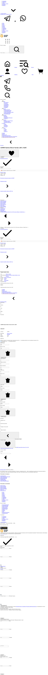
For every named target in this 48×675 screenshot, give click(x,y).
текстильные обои (3, 480)
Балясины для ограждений (8, 120)
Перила (3, 26)
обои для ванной (3, 490)
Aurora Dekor (6, 280)
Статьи (3, 2)
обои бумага (2, 210)
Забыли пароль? (2, 566)
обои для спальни (3, 486)
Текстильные (6, 106)
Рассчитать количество (4, 158)
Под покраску (6, 102)
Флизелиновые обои (5, 504)
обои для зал (2, 205)
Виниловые (6, 105)
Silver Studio (6, 125)
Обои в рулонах (9, 333)
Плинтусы (5, 118)
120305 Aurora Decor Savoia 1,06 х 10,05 (6, 448)
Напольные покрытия (5, 512)
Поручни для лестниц (7, 122)
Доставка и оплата (5, 3)
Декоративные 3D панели (8, 117)
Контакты (3, 4)
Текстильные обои (5, 505)
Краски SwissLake (7, 109)
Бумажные (6, 107)
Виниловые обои (5, 508)
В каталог (2, 145)
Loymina (5, 129)
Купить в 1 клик (3, 172)
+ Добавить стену (3, 357)
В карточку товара (3, 301)
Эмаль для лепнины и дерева (8, 112)
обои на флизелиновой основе (5, 476)
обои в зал (2, 489)
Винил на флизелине (7, 277)
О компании (4, 1)
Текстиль (3, 27)
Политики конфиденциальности (31, 606)
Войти (1, 567)
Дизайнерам (4, 29)
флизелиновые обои (3, 478)
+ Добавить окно (3, 399)
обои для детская (3, 206)
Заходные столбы (7, 121)
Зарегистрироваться (4, 605)
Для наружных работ (7, 111)
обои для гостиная (3, 200)
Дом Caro (5, 126)
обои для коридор (3, 204)
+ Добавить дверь (3, 416)
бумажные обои (2, 479)
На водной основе (7, 113)
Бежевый (7, 276)
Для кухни (6, 103)
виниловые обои (3, 475)
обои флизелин (2, 208)
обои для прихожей (3, 488)
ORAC (5, 130)
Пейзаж (5, 278)
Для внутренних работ (7, 110)
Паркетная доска (5, 513)
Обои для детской (5, 506)
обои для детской (3, 487)
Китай (5, 279)
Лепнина (3, 25)
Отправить (2, 618)
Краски (4, 108)
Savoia (5, 281)
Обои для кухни (4, 507)
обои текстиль (2, 209)
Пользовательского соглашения (21, 606)
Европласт (6, 131)
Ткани (5, 124)
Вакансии (3, 5)
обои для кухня (2, 203)
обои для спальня (3, 201)
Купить (2, 167)
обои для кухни (2, 485)
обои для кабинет (3, 202)
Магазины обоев (3, 469)
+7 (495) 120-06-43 (3, 13)
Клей (3, 24)
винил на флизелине (3, 477)
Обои (3, 23)
